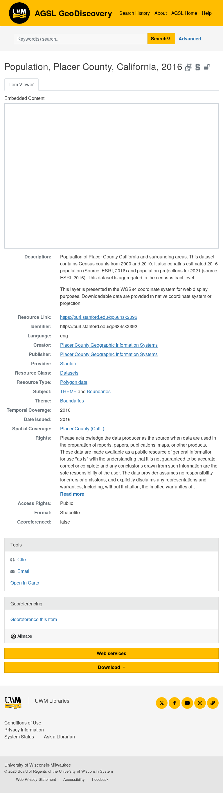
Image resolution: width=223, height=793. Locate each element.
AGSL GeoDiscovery (19, 15)
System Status (19, 736)
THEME (68, 391)
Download (109, 667)
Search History (134, 13)
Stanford (69, 363)
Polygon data (73, 382)
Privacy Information (24, 729)
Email (23, 571)
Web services (111, 653)
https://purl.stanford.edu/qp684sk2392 (98, 317)
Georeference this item (33, 619)
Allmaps (24, 636)
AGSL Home (184, 13)
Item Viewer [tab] (21, 84)
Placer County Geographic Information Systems (109, 344)
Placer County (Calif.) (82, 428)
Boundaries (99, 391)
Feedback (100, 779)
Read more (72, 493)
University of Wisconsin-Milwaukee (37, 765)
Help (207, 13)
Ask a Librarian (59, 736)
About (160, 13)
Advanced (190, 38)
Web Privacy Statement (36, 779)
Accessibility (74, 779)
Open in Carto (24, 582)
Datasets (69, 372)
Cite (21, 559)
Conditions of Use (22, 722)
